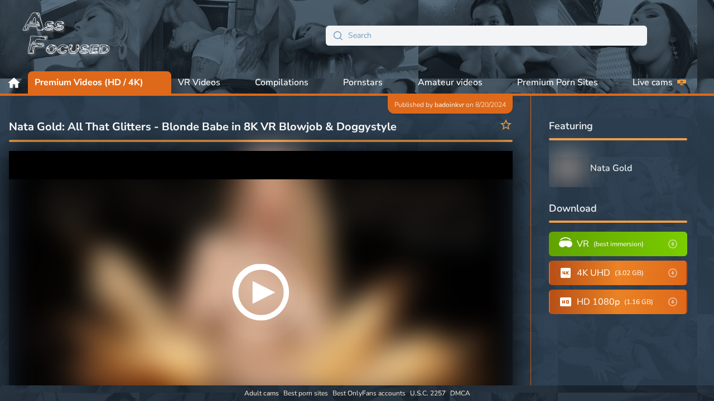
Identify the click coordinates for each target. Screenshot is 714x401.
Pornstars (363, 82)
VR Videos (199, 82)
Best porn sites (305, 393)
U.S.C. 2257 (428, 393)
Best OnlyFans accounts (369, 393)
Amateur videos (450, 82)
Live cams (653, 82)
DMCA (460, 393)
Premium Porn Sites (557, 82)
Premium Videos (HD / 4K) (89, 82)
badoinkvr (449, 104)
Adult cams (261, 393)
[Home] (67, 36)
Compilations (281, 82)
